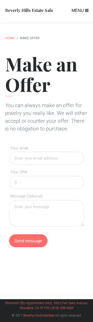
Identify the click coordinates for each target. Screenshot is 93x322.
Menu (78, 10)
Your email (19, 148)
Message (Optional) (26, 196)
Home (9, 38)
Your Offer (19, 172)
